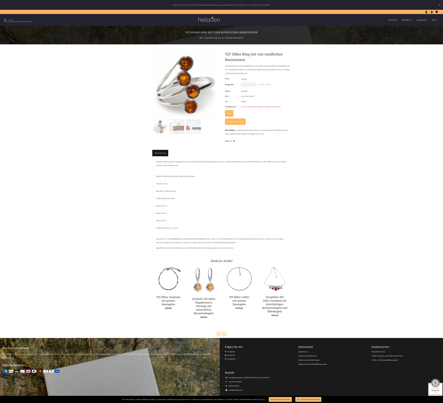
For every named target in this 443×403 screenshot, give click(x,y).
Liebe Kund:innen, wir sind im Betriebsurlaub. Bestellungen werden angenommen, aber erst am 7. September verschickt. (221, 5)
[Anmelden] (426, 12)
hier (263, 399)
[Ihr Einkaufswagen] (431, 12)
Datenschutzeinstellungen (309, 360)
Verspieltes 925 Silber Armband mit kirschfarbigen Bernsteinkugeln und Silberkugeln (274, 304)
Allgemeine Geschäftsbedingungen (312, 364)
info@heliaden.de (235, 390)
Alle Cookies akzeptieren (280, 399)
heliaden (244, 91)
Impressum (303, 352)
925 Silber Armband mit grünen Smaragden (168, 300)
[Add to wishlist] (166, 279)
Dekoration (406, 20)
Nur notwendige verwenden (308, 399)
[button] (224, 334)
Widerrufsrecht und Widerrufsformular (387, 356)
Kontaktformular (378, 352)
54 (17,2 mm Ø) (248, 85)
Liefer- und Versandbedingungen (385, 360)
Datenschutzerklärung (307, 356)
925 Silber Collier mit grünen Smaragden (239, 300)
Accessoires (422, 20)
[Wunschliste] (436, 12)
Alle (200, 38)
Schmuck (392, 20)
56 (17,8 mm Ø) (264, 85)
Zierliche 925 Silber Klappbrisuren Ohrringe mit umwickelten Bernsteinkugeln (203, 306)
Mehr (434, 20)
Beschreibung (160, 153)
